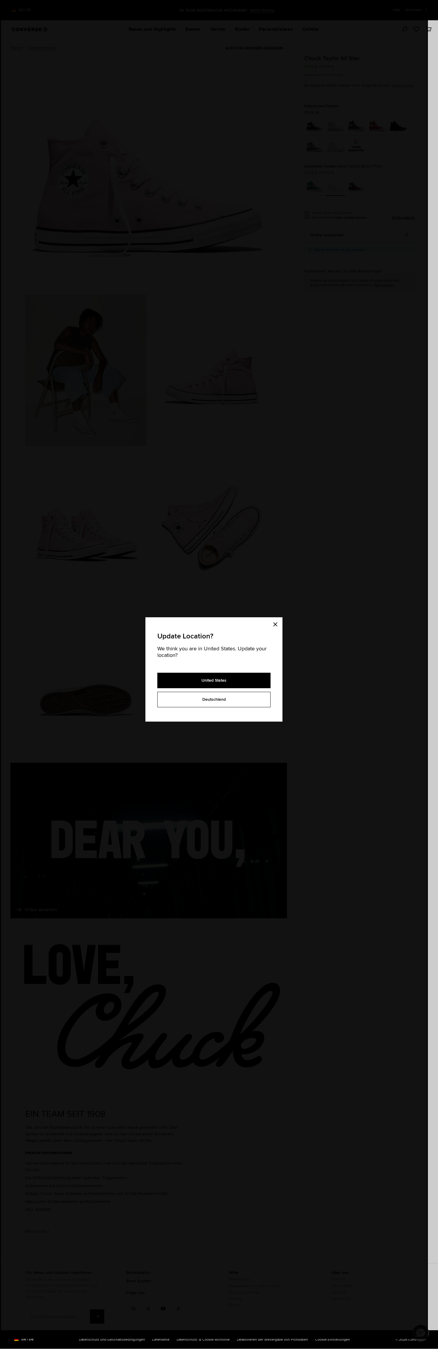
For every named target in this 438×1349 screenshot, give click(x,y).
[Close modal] (277, 623)
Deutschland (214, 699)
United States (213, 680)
